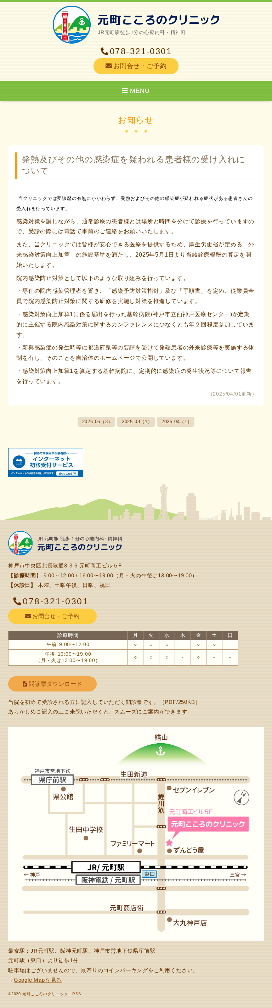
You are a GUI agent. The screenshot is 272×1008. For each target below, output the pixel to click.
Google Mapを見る (38, 980)
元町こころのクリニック (45, 994)
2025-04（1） (177, 422)
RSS (76, 994)
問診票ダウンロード (54, 684)
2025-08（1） (137, 422)
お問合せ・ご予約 (139, 65)
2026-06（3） (97, 422)
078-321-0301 (141, 51)
